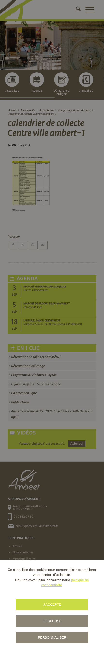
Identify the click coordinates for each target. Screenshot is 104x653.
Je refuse (52, 621)
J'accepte (52, 604)
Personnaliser (52, 637)
